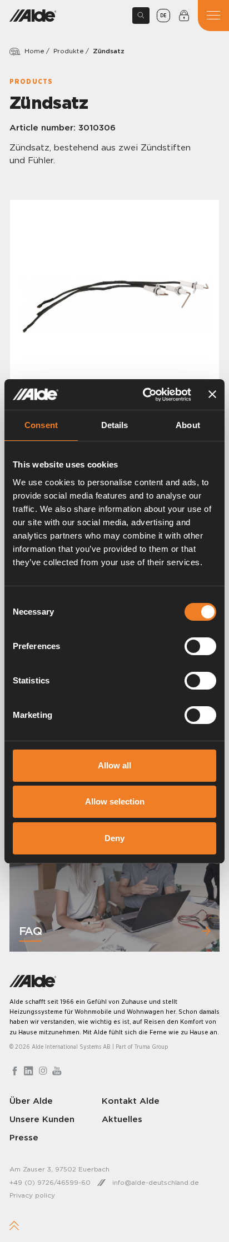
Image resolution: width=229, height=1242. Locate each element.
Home (34, 51)
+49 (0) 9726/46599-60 (50, 1182)
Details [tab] (114, 425)
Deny (114, 838)
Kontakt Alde (131, 1100)
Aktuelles (122, 1119)
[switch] (200, 646)
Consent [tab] (41, 425)
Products (31, 81)
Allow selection (115, 801)
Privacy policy (32, 1195)
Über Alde (31, 1100)
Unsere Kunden (41, 1119)
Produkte (68, 51)
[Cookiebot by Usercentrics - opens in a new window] (144, 395)
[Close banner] (212, 394)
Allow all (114, 765)
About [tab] (188, 425)
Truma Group (151, 1046)
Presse (23, 1137)
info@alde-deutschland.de (155, 1182)
